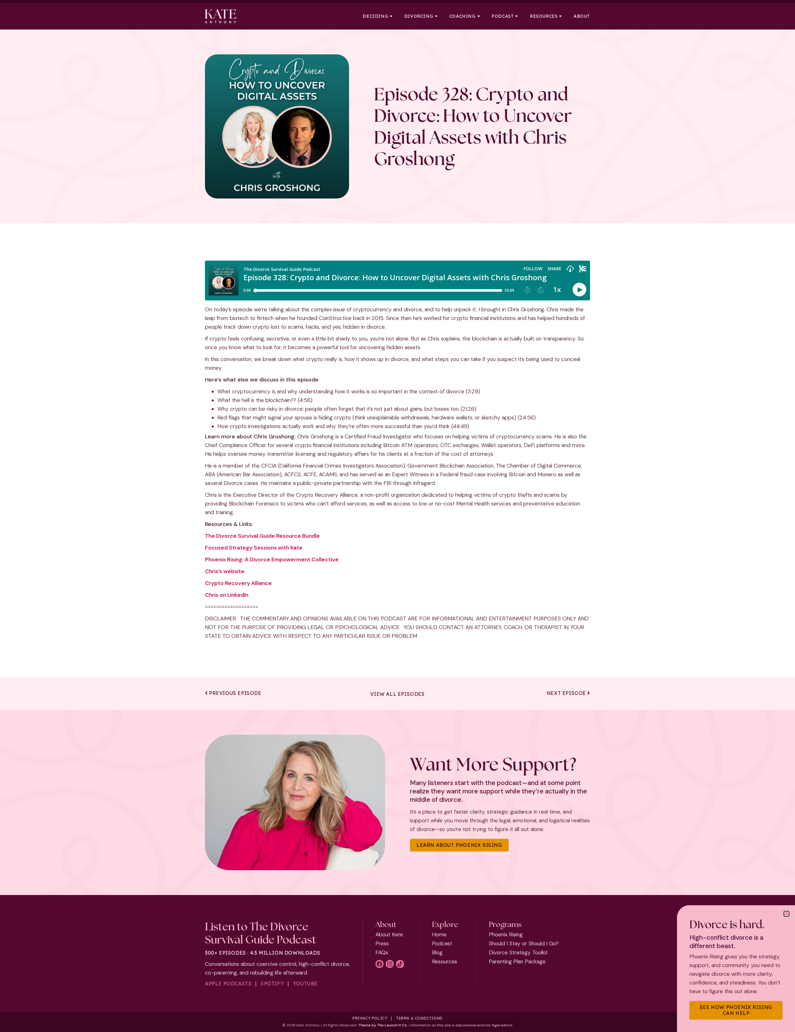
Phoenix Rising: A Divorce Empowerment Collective (271, 559)
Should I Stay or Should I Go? (524, 943)
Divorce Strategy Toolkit (518, 952)
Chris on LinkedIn (226, 594)
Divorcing (418, 16)
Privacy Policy (369, 1018)
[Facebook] (379, 964)
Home (439, 934)
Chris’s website (224, 571)
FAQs (381, 952)
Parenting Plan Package (517, 961)
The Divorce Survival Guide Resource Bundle (262, 535)
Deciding (375, 16)
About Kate (389, 934)
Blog (437, 952)
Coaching (462, 16)
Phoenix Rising (506, 934)
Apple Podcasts (228, 983)
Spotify (272, 983)
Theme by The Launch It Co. (383, 1025)
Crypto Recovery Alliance (238, 583)
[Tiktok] (400, 964)
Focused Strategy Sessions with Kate (253, 547)
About (582, 16)
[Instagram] (390, 964)
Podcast (503, 16)
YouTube (305, 983)
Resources (543, 16)
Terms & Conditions (419, 1018)
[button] (786, 913)
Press (382, 943)
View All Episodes (397, 694)
